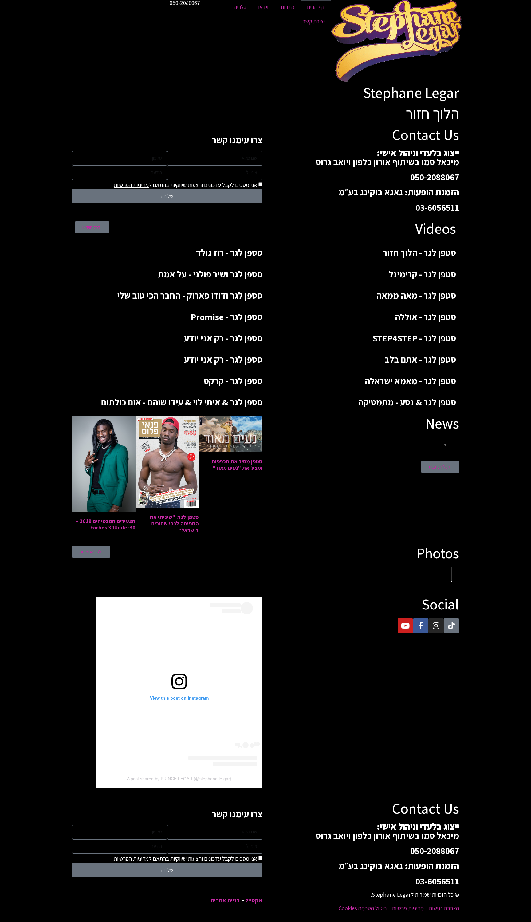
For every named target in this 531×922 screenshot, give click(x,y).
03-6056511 (437, 207)
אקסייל (253, 900)
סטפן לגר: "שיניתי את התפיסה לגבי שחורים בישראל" (174, 523)
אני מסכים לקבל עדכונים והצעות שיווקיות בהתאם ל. (184, 185)
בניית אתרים (225, 900)
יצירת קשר (313, 21)
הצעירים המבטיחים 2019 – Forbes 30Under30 (106, 524)
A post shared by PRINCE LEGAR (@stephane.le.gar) (179, 778)
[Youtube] (405, 625)
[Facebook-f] (420, 625)
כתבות (287, 7)
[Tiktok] (451, 625)
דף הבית (316, 7)
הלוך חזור (432, 113)
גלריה (240, 7)
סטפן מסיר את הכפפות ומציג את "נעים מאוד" (236, 465)
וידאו (263, 7)
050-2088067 (434, 177)
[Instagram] (436, 625)
